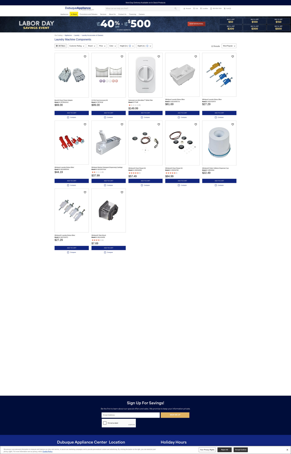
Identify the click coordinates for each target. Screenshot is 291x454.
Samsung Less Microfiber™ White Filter (140, 100)
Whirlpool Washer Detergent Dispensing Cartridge (107, 167)
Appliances (64, 14)
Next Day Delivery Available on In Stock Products (145, 3)
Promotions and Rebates (88, 14)
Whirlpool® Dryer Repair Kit (137, 168)
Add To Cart (71, 113)
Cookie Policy (47, 451)
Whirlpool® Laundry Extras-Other (65, 235)
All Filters (62, 46)
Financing (132, 14)
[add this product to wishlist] (85, 56)
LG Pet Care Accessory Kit (100, 100)
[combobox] (76, 46)
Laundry (76, 35)
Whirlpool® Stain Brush (99, 235)
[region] (145, 450)
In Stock (74, 14)
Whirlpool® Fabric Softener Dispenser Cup (215, 168)
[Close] (287, 449)
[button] (184, 8)
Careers (142, 14)
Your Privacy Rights (207, 450)
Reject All (224, 450)
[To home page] (79, 8)
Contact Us (122, 14)
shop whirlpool (196, 24)
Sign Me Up (175, 415)
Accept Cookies (240, 450)
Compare (73, 117)
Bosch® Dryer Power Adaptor (64, 100)
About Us (112, 14)
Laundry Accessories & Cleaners (92, 35)
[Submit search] (175, 8)
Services (103, 14)
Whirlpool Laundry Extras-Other (175, 99)
